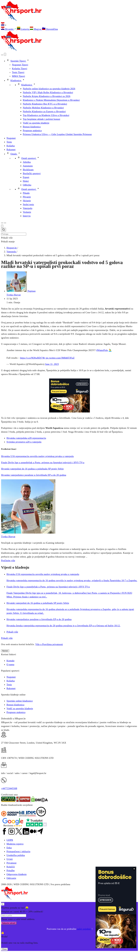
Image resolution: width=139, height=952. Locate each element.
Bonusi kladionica (15, 704)
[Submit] (3, 230)
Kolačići (11, 866)
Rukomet (11, 688)
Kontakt (10, 660)
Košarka (11, 680)
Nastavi (5, 651)
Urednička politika (16, 855)
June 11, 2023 (52, 364)
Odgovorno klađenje (17, 874)
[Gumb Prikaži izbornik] (5, 222)
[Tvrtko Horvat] (28, 532)
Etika (9, 847)
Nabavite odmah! (8, 923)
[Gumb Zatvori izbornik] (5, 54)
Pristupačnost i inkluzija (18, 851)
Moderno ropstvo (15, 843)
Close (4, 949)
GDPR (10, 840)
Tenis (9, 684)
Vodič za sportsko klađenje (20, 708)
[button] (69, 24)
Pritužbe (11, 870)
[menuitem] (9, 29)
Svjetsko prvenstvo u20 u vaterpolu (24, 441)
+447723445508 (9, 788)
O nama (10, 664)
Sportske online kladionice (20, 700)
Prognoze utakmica (16, 712)
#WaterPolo (102, 350)
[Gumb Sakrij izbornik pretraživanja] (2, 226)
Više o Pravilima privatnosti (49, 644)
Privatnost (11, 862)
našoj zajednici (84, 929)
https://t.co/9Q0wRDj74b (32, 357)
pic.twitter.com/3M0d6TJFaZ (60, 357)
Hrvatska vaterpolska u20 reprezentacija (26, 438)
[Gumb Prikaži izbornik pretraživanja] (2, 54)
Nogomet (11, 677)
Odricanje (11, 878)
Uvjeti (10, 859)
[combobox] (69, 232)
